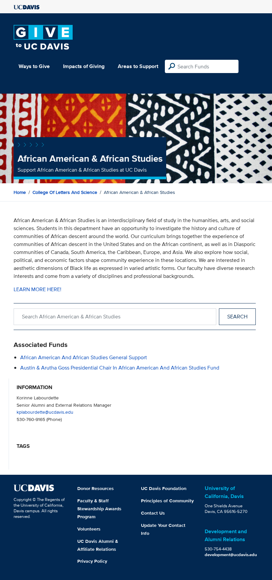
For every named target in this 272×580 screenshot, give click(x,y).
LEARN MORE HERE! (37, 289)
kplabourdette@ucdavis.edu (45, 411)
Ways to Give (34, 66)
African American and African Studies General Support (83, 357)
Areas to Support (138, 66)
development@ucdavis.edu (231, 554)
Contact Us (153, 513)
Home (20, 192)
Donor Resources (95, 488)
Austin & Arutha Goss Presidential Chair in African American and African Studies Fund (119, 368)
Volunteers (89, 529)
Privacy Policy (92, 561)
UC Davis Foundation (163, 488)
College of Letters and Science (65, 192)
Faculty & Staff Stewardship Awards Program (99, 508)
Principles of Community (167, 500)
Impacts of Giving (83, 66)
